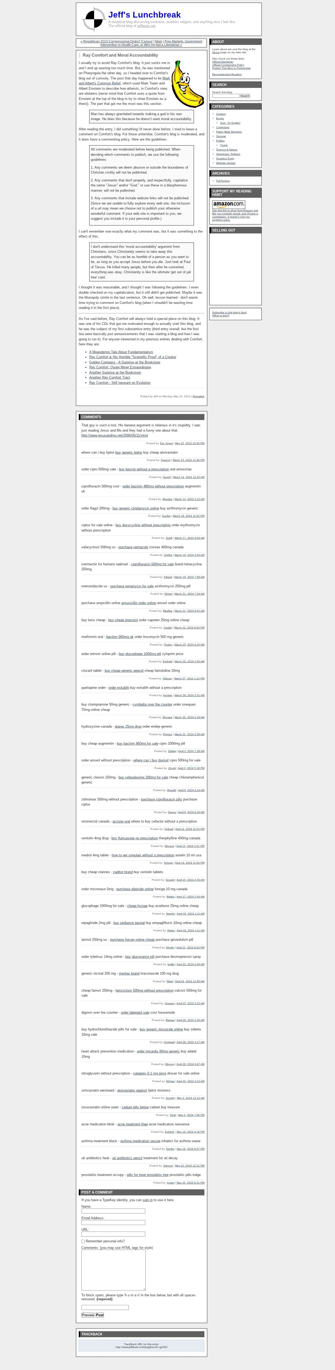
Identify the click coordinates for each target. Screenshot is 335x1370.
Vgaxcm (165, 460)
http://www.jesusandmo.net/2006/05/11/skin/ (114, 435)
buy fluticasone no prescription (134, 838)
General (221, 136)
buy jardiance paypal (129, 923)
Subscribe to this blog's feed (229, 312)
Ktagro (172, 812)
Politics (220, 140)
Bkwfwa (167, 610)
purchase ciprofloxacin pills (161, 799)
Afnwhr (170, 947)
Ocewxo (170, 1003)
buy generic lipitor (128, 452)
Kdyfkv (170, 1148)
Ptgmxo (167, 734)
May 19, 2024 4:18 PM (190, 1131)
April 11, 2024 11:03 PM (189, 829)
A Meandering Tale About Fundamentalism (121, 352)
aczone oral (121, 821)
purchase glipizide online (135, 889)
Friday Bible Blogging (229, 131)
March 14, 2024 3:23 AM (189, 499)
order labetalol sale (135, 1012)
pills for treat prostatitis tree (148, 1175)
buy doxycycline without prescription (143, 525)
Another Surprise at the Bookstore (115, 372)
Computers (222, 127)
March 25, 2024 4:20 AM (189, 644)
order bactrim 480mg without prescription (153, 486)
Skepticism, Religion (228, 154)
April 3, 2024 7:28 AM (191, 751)
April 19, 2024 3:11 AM (190, 930)
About (216, 52)
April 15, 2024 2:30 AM (190, 879)
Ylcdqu (168, 644)
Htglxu (171, 930)
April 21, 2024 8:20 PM (190, 947)
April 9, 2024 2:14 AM (191, 790)
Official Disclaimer (222, 61)
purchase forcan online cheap (132, 940)
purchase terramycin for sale (132, 586)
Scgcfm (170, 1098)
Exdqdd (167, 661)
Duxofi (167, 477)
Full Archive (223, 180)
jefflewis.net (146, 26)
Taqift (169, 537)
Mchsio (170, 1081)
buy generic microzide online (161, 1029)
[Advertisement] (228, 267)
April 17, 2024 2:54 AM (190, 896)
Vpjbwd (168, 829)
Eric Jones (166, 443)
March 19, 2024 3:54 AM (189, 555)
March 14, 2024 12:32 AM (188, 477)
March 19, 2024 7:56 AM (189, 577)
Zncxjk (172, 768)
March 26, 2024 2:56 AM (189, 661)
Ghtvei (168, 593)
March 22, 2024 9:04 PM (189, 627)
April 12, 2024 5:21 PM (190, 846)
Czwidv (168, 627)
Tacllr (173, 1115)
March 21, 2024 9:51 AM (189, 610)
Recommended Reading (227, 74)
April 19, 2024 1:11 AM (190, 913)
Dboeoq (169, 846)
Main (158, 41)
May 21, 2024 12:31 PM (189, 1165)
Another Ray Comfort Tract (109, 377)
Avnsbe (167, 695)
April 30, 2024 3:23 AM (190, 1081)
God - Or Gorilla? (230, 122)
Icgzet (170, 1182)
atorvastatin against (132, 1090)
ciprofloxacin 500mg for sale (152, 564)
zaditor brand (123, 872)
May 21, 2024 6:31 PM (190, 1182)
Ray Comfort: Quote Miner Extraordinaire (120, 367)
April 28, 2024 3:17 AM (190, 1042)
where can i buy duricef (151, 760)
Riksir (170, 981)
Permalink (198, 396)
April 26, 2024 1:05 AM (190, 1020)
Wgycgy (170, 1064)
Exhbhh (169, 1131)
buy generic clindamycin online (136, 508)
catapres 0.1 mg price (149, 1073)
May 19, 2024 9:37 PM (190, 1148)
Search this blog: (222, 92)
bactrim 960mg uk (119, 637)
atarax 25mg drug (128, 726)
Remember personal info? (105, 1241)
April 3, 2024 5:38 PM (191, 768)
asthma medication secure (140, 1141)
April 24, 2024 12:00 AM (189, 981)
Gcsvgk (170, 879)
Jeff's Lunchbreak (144, 14)
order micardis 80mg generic (158, 1051)
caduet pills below (135, 1107)
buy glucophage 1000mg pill (140, 654)
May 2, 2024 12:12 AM (190, 1098)
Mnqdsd (167, 499)
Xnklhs (168, 555)
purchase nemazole (133, 547)
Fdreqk (168, 577)
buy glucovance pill (139, 957)
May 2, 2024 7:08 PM (191, 1115)
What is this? (220, 315)
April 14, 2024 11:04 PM (189, 862)
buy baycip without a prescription (144, 469)
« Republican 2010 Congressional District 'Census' (117, 41)
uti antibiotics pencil (127, 1158)
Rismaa (170, 1020)
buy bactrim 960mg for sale (137, 743)
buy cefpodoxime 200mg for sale (143, 777)
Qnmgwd (169, 1042)
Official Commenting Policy (228, 64)
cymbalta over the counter (152, 704)
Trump (224, 145)
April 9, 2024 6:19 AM (191, 812)
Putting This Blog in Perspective (231, 68)
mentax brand (129, 973)
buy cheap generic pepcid (124, 671)
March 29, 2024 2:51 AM (189, 695)
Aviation (221, 113)
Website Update (226, 163)
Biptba (171, 896)
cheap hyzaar (137, 906)
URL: (85, 1230)
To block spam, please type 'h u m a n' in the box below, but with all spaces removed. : (138, 1297)
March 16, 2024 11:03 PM (188, 515)
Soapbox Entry (225, 158)
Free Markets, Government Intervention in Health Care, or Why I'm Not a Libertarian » (151, 43)
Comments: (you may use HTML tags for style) (117, 1248)
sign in (148, 1200)
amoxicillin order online (138, 603)
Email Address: (92, 1218)
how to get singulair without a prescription (143, 855)
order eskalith (119, 688)
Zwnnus (168, 1165)
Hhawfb (171, 790)
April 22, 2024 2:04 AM (190, 964)
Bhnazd (167, 717)
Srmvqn (168, 862)
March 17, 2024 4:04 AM (189, 537)
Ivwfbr (171, 964)
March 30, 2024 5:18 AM (189, 717)
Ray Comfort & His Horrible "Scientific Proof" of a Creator (132, 357)
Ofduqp (167, 678)
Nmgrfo (170, 913)
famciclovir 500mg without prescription (144, 990)
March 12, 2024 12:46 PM (188, 460)
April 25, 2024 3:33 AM (190, 1003)
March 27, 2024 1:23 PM (189, 678)
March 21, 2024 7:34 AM (189, 593)
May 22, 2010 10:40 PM (189, 443)
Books (220, 118)
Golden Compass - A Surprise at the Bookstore (124, 362)
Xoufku (166, 515)
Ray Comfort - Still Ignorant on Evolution (119, 383)
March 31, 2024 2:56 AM (189, 734)
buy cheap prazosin (123, 620)
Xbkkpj (172, 751)
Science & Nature (226, 149)
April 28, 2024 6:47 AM (190, 1064)
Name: (86, 1206)
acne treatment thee (133, 1124)
